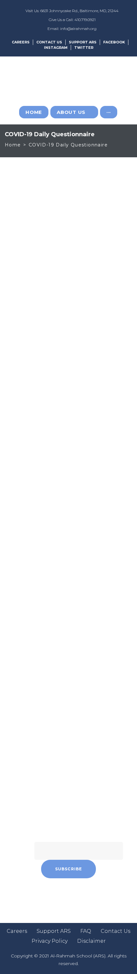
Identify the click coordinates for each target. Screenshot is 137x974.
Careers (21, 42)
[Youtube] (95, 896)
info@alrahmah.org (78, 28)
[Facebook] (42, 896)
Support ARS (83, 42)
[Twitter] (77, 896)
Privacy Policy (50, 941)
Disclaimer (91, 941)
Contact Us (49, 42)
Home (13, 145)
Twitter (83, 47)
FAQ (85, 931)
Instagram (56, 47)
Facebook (114, 42)
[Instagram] (60, 896)
